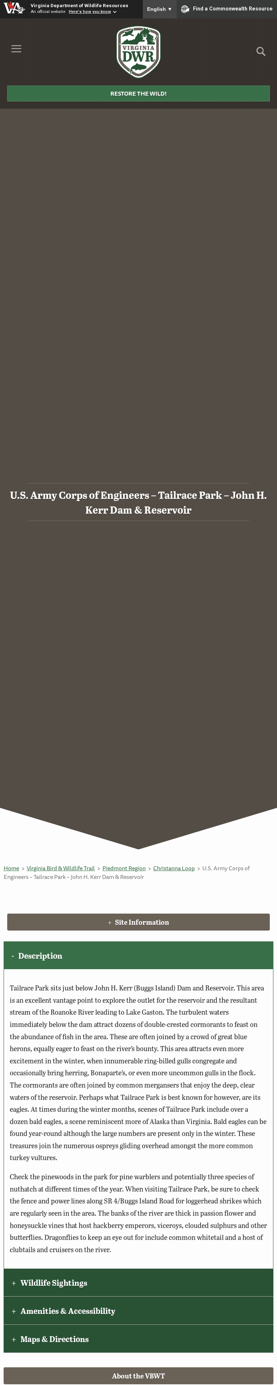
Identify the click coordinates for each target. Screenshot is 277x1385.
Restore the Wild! (138, 93)
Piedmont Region (124, 868)
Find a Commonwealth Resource (233, 9)
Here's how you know (90, 11)
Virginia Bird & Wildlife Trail (61, 868)
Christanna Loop (174, 868)
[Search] (260, 54)
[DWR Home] (138, 52)
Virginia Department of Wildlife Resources (79, 5)
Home (11, 868)
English (159, 9)
